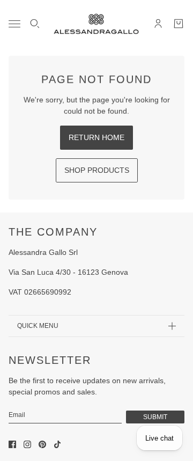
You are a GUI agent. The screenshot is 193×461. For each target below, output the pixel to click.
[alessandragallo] (96, 23)
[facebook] (12, 444)
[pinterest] (42, 444)
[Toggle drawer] (14, 23)
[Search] (35, 24)
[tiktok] (57, 444)
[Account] (158, 24)
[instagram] (27, 444)
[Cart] (178, 24)
